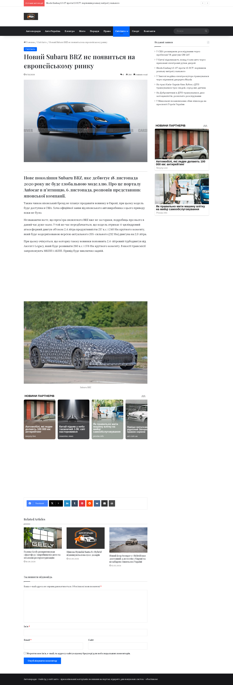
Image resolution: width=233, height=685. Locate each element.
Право (107, 31)
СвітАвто (120, 31)
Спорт (135, 31)
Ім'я (27, 626)
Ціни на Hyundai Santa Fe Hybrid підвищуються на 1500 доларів (84, 553)
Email (28, 640)
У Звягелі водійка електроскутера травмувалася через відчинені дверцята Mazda (87, 3)
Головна (30, 42)
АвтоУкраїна (52, 31)
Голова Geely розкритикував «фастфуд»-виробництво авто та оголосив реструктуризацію (42, 554)
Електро (70, 31)
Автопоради (33, 31)
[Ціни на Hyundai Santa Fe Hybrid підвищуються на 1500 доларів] (86, 538)
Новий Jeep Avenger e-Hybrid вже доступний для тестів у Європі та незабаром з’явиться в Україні (127, 558)
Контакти (149, 31)
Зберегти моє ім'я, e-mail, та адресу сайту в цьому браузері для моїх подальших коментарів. (78, 653)
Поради (94, 31)
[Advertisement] (85, 278)
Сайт (91, 640)
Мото (82, 31)
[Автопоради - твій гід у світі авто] (31, 16)
